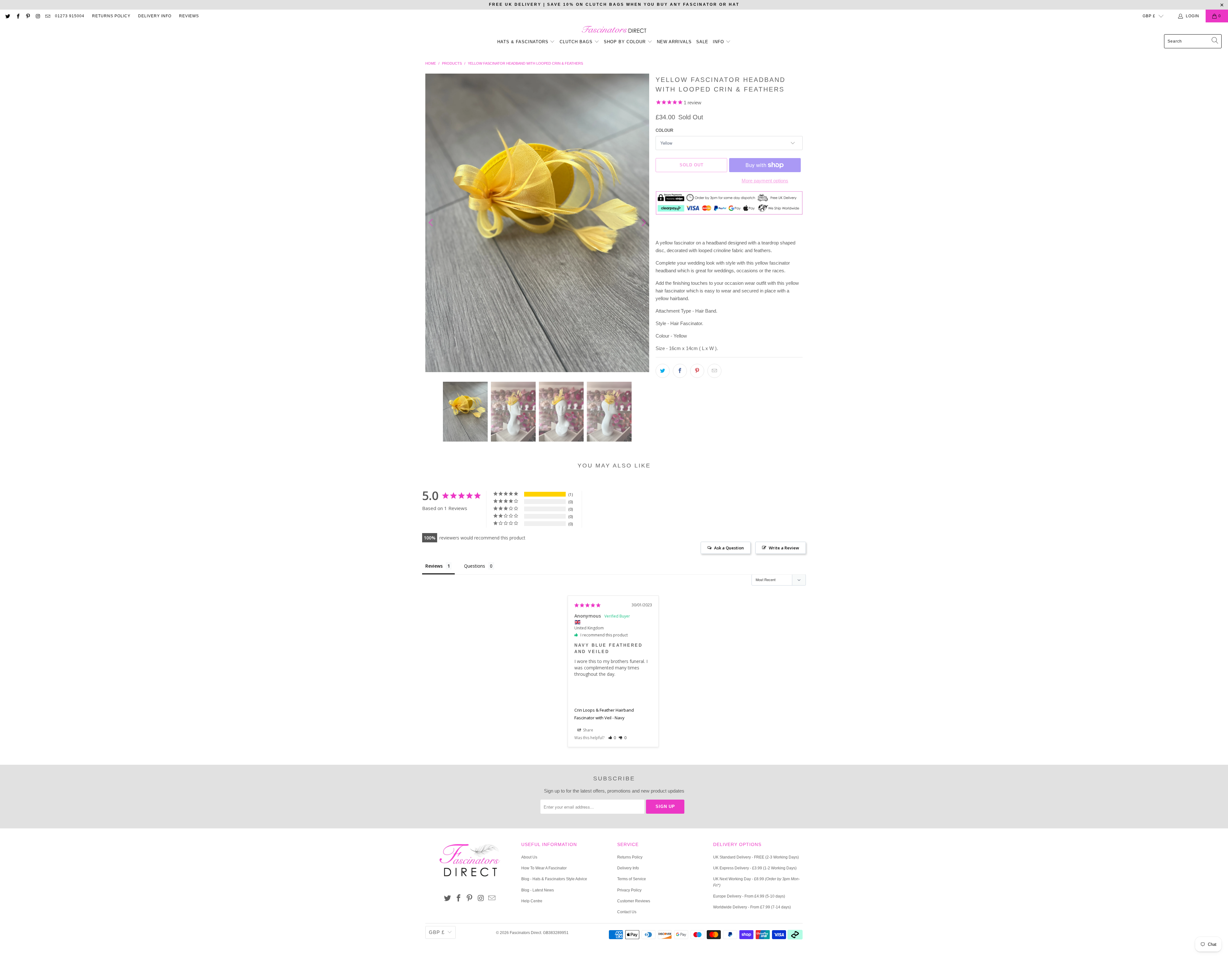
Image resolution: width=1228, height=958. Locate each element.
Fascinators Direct (525, 932)
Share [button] (587, 730)
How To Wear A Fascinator (544, 868)
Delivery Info (154, 16)
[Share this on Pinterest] (697, 371)
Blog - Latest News (537, 890)
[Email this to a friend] (714, 371)
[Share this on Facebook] (680, 371)
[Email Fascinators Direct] (47, 16)
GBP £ (1149, 16)
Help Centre (531, 901)
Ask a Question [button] (729, 548)
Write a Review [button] (784, 548)
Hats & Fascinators (522, 41)
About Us (529, 857)
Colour (664, 130)
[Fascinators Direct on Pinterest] (27, 16)
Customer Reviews (633, 901)
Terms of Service (631, 879)
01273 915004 (69, 16)
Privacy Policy (629, 890)
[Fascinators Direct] (614, 30)
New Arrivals (674, 41)
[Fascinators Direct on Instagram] (37, 16)
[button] (612, 737)
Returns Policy (111, 16)
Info (719, 41)
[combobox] (1193, 41)
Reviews (189, 16)
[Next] (643, 223)
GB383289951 (556, 932)
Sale (702, 41)
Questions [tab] (474, 566)
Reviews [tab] (434, 566)
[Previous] (431, 223)
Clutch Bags (577, 41)
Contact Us (626, 912)
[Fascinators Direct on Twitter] (7, 16)
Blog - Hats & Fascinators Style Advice (554, 879)
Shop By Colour (625, 41)
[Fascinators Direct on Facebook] (17, 16)
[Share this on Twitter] (663, 371)
